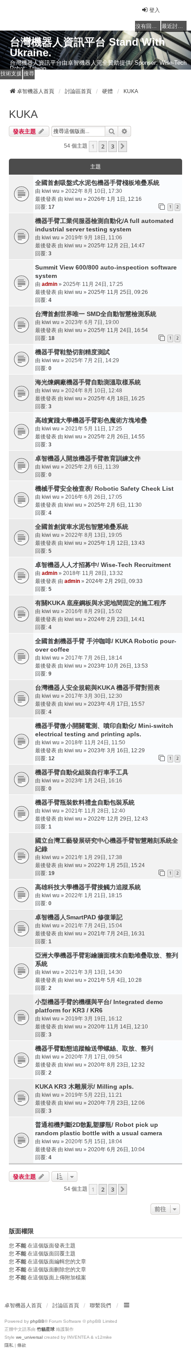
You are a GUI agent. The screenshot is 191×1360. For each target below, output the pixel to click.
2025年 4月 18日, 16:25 (116, 398)
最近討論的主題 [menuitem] (174, 26)
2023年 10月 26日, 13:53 (118, 666)
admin (49, 284)
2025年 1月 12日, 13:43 (116, 543)
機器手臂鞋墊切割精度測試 (72, 352)
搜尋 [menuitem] (29, 73)
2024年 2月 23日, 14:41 (116, 619)
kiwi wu (51, 191)
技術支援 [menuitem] (11, 73)
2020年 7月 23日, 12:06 (116, 1103)
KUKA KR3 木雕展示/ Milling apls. (84, 1086)
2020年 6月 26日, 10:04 (116, 1149)
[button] (122, 146)
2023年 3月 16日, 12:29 (116, 750)
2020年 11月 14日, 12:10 (118, 1027)
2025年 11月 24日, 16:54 (118, 330)
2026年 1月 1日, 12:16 (115, 199)
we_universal (29, 1337)
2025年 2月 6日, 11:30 (115, 505)
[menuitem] (8, 1345)
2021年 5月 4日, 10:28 (115, 980)
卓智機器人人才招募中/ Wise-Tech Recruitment (103, 564)
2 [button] (102, 146)
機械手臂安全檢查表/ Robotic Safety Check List (104, 488)
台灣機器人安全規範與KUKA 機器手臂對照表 (97, 687)
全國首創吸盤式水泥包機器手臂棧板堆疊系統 (97, 182)
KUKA (23, 114)
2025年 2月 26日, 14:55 (116, 437)
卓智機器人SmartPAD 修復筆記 (79, 917)
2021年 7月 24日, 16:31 (116, 933)
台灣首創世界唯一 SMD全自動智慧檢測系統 (95, 313)
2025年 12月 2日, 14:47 (116, 245)
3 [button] (112, 146)
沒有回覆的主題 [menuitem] (147, 26)
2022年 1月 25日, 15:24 (116, 865)
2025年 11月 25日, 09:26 (118, 292)
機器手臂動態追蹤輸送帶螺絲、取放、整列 (94, 1048)
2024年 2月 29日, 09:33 (114, 581)
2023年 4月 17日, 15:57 (116, 704)
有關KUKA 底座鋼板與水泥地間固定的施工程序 (100, 602)
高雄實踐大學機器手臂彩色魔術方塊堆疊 (91, 420)
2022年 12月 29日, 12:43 (118, 819)
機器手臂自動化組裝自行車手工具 (81, 772)
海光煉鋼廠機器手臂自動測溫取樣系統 (88, 382)
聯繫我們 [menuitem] (100, 1305)
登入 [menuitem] (154, 10)
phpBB (37, 1321)
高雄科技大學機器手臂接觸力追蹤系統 (88, 887)
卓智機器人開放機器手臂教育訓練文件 (88, 458)
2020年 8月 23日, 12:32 (116, 1065)
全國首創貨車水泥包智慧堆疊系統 (81, 526)
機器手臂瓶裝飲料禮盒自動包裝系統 (85, 802)
